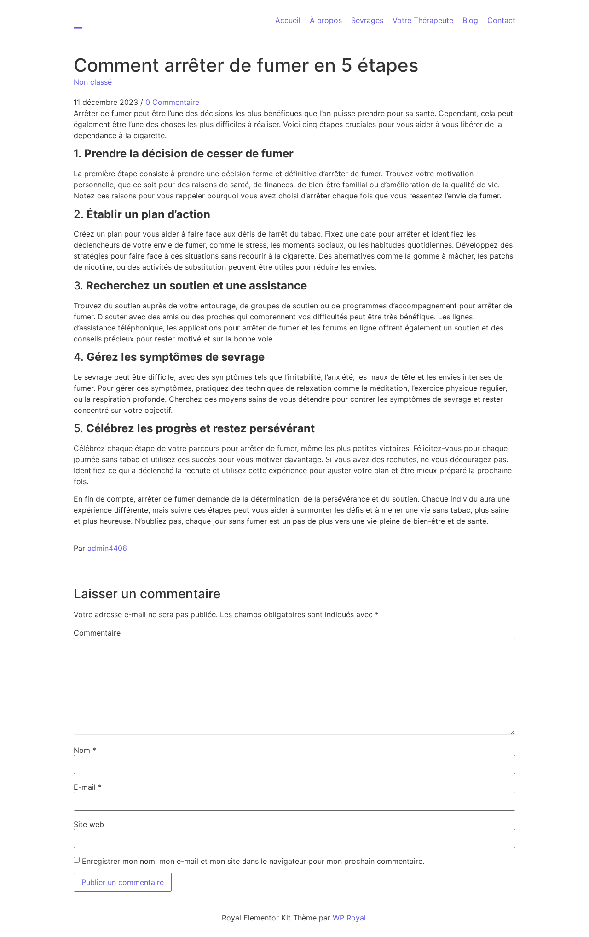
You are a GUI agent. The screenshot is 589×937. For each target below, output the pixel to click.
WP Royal (349, 917)
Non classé (93, 82)
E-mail (88, 787)
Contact (501, 20)
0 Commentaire (172, 102)
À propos (326, 20)
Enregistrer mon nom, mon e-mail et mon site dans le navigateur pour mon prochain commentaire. (253, 861)
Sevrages (367, 20)
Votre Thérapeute (423, 20)
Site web (89, 824)
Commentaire (97, 632)
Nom (85, 750)
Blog (470, 20)
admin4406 (107, 548)
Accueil (287, 20)
